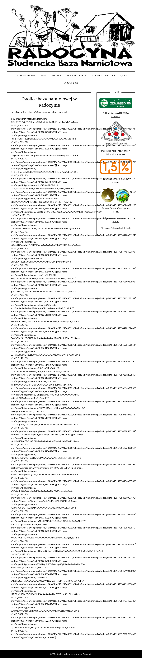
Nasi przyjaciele (76, 75)
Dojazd (95, 75)
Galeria (57, 75)
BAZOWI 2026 (71, 83)
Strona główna (26, 75)
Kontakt (110, 75)
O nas (44, 75)
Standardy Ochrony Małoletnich (115, 228)
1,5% (122, 75)
